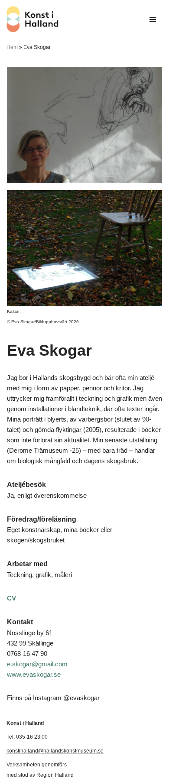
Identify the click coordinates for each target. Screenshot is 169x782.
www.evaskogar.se (34, 674)
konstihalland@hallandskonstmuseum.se (55, 751)
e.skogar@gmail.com (37, 664)
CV (11, 598)
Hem (12, 47)
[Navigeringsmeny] (152, 19)
